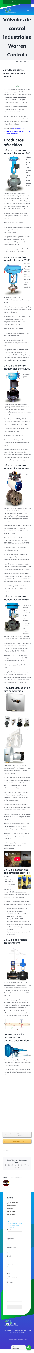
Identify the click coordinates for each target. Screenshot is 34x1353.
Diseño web (13, 1339)
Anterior (19, 61)
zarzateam (18, 1177)
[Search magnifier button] (32, 5)
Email (9, 1256)
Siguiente (26, 61)
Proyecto (10, 1282)
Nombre (10, 1230)
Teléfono (10, 1265)
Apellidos (10, 1238)
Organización (11, 1247)
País (8, 1273)
